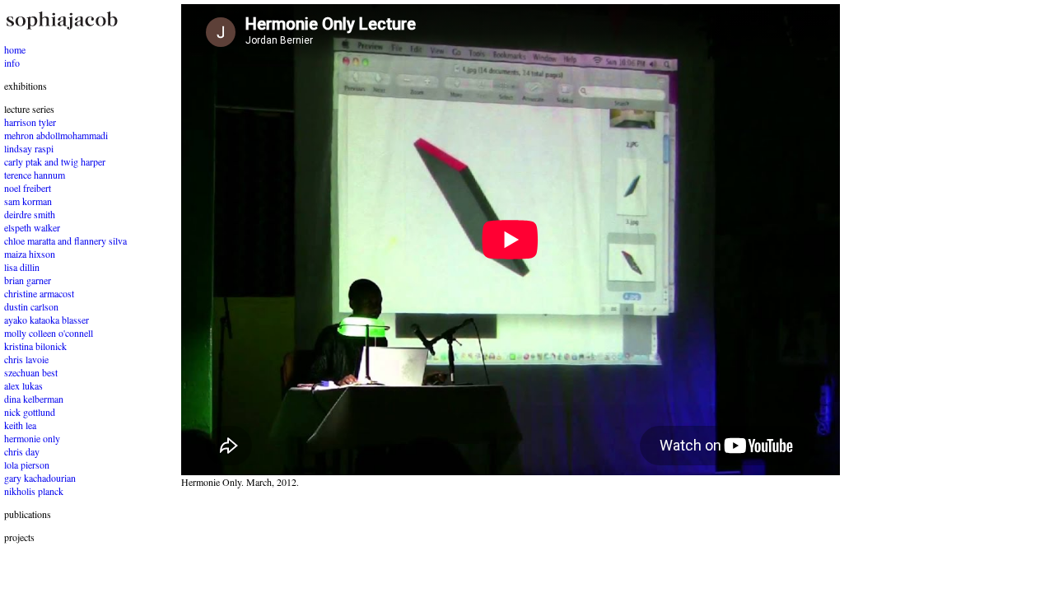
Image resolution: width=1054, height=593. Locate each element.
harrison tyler (30, 121)
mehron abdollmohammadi (56, 135)
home (15, 49)
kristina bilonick (35, 346)
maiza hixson (29, 253)
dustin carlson (31, 306)
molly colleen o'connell (48, 332)
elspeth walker (32, 227)
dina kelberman (33, 398)
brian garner (27, 280)
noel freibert (27, 187)
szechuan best (31, 372)
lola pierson (26, 464)
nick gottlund (29, 411)
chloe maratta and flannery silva (65, 240)
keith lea (20, 425)
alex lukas (23, 385)
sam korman (28, 201)
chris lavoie (26, 359)
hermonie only (32, 438)
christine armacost (39, 293)
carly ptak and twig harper (54, 161)
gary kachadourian (40, 477)
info (12, 62)
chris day (22, 451)
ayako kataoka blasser (46, 319)
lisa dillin (22, 266)
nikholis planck (33, 490)
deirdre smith (29, 214)
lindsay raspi (29, 148)
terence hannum (34, 174)
